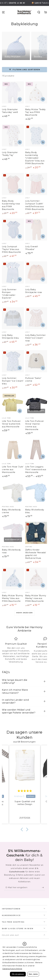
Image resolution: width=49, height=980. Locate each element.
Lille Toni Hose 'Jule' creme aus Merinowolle (12, 469)
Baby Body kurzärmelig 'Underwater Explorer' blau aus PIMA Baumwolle (34, 158)
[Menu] (3, 12)
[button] (38, 12)
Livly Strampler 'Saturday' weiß (10, 110)
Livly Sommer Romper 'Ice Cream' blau (13, 381)
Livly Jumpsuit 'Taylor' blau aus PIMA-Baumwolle (11, 249)
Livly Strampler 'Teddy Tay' (10, 153)
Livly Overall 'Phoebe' (31, 248)
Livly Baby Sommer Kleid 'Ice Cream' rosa (35, 338)
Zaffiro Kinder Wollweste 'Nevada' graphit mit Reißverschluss (35, 553)
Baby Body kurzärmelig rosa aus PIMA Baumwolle (11, 205)
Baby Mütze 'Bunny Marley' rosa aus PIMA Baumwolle (35, 598)
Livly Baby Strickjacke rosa (33, 290)
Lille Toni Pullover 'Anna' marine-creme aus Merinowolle (34, 425)
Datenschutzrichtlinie (12, 969)
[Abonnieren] (43, 887)
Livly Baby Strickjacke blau (10, 336)
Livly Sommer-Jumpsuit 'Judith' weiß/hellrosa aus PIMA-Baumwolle (34, 205)
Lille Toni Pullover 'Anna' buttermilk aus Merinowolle (11, 424)
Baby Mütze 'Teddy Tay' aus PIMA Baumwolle (35, 112)
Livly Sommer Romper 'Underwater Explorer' (9, 293)
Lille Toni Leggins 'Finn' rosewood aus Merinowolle (35, 469)
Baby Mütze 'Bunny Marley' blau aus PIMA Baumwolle (12, 598)
